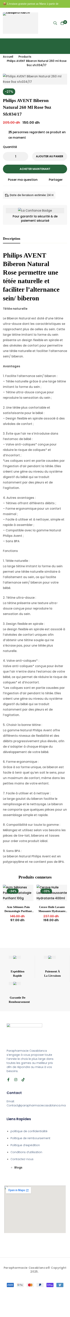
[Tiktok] (23, 1079)
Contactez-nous (21, 1159)
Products (24, 57)
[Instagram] (16, 1079)
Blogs (18, 1167)
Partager (56, 179)
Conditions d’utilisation (26, 1152)
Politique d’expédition (25, 1145)
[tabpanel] (35, 558)
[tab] (11, 238)
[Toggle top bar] (66, 4)
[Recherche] (55, 23)
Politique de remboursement (30, 1138)
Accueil (8, 57)
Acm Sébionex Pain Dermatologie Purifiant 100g (18, 911)
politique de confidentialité (28, 1131)
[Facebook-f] (8, 1079)
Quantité (10, 147)
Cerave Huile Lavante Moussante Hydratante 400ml (51, 911)
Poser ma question (23, 179)
